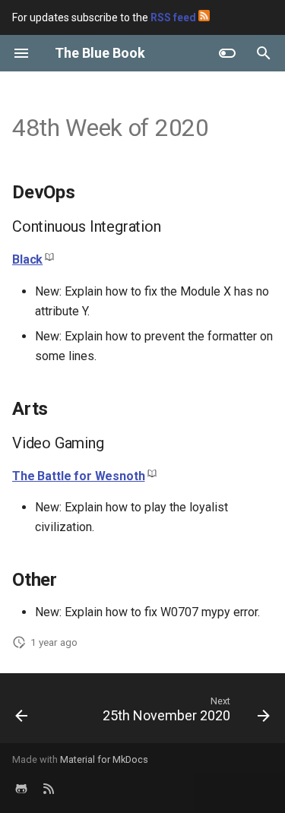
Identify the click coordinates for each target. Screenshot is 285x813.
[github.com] (21, 789)
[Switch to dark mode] (227, 53)
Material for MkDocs (104, 759)
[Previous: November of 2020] (21, 712)
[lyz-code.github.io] (48, 789)
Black (27, 259)
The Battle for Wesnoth (78, 476)
